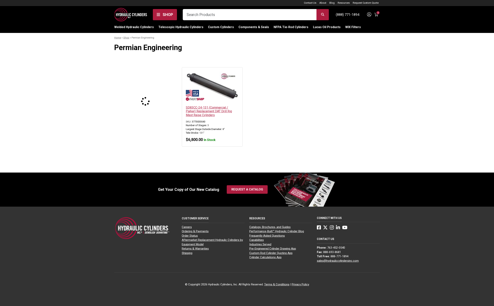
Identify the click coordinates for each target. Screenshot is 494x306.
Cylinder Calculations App (265, 257)
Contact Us (310, 2)
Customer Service (195, 218)
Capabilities (256, 240)
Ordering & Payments (195, 231)
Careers (187, 227)
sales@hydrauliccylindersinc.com (338, 260)
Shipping (187, 253)
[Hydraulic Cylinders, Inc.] (130, 14)
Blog (332, 2)
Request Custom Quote (366, 2)
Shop (167, 14)
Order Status (190, 235)
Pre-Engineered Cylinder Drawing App (272, 248)
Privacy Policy (300, 284)
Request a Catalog (247, 189)
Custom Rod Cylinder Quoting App (271, 253)
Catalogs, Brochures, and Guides (270, 227)
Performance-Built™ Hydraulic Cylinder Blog (276, 231)
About (322, 2)
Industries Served (260, 244)
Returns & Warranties (195, 248)
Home (117, 37)
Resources (344, 2)
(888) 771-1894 (347, 15)
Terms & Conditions (276, 284)
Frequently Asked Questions (267, 235)
